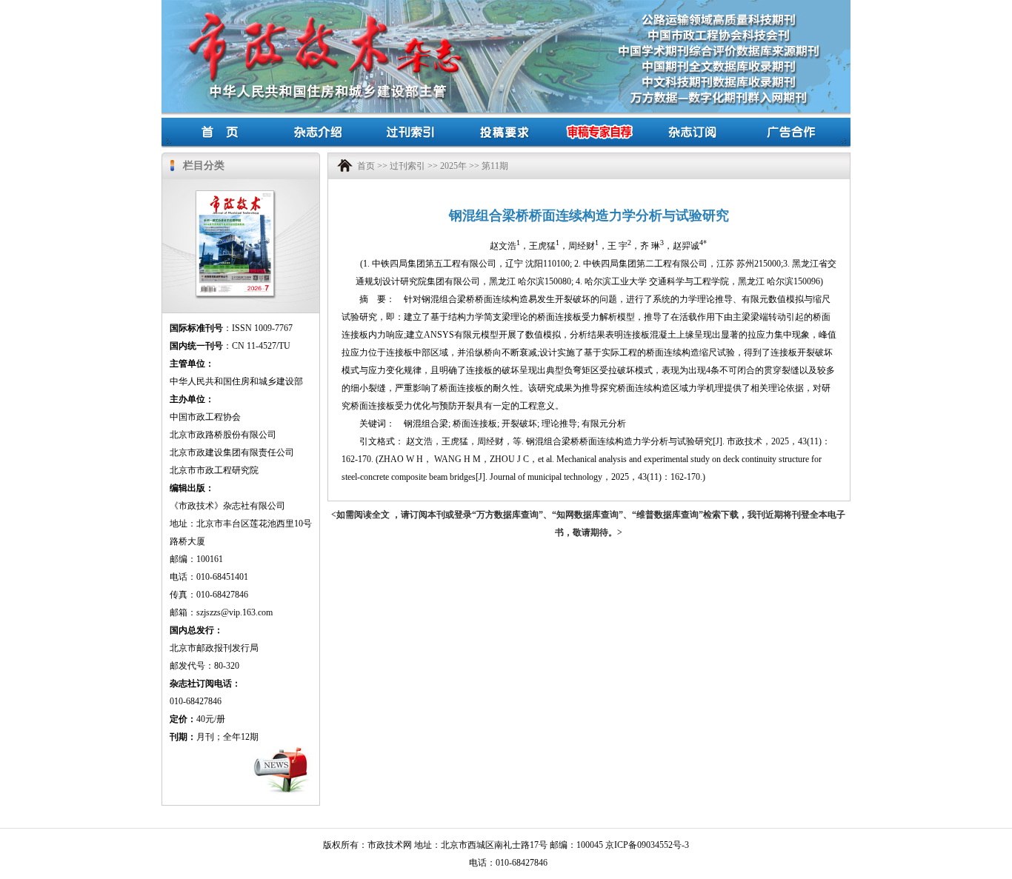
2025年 (453, 166)
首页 (366, 166)
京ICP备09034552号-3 (647, 845)
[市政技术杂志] (234, 200)
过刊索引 (407, 166)
